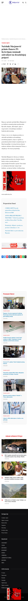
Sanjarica (4, 525)
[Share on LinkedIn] (15, 64)
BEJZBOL (4, 560)
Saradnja (3, 580)
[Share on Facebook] (8, 64)
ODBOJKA (4, 555)
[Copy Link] (13, 64)
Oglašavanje (4, 582)
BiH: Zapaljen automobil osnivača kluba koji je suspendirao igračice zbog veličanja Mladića (15, 455)
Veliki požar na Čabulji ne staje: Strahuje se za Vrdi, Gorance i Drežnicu (15, 500)
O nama (3, 573)
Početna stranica (5, 39)
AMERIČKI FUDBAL (7, 557)
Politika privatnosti (6, 587)
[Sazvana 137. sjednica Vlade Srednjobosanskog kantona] (14, 352)
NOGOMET (4, 543)
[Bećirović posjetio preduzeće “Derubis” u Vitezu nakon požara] (14, 385)
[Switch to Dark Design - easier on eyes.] (25, 2)
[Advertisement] (14, 22)
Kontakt (3, 577)
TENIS (3, 545)
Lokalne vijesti (5, 518)
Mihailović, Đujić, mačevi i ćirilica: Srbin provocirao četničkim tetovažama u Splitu (14, 478)
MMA (3, 562)
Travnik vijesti (6, 43)
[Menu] (3, 2)
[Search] (23, 2)
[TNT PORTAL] (14, 2)
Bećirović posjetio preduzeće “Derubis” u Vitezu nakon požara (12, 396)
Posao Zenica (4, 532)
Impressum (4, 575)
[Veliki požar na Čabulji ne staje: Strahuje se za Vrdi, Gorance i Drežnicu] (14, 491)
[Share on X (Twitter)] (10, 64)
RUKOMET (4, 550)
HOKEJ (3, 552)
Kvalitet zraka (5, 530)
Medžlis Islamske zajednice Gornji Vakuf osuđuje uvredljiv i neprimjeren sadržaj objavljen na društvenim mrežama (12, 339)
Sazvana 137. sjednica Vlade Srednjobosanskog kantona (13, 362)
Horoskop (4, 527)
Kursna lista (4, 522)
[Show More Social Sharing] (18, 64)
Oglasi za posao (5, 520)
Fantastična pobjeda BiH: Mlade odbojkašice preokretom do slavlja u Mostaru (13, 373)
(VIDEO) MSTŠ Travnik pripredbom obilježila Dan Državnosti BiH (12, 210)
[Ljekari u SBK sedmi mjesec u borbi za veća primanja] (14, 408)
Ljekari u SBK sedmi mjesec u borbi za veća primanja (13, 419)
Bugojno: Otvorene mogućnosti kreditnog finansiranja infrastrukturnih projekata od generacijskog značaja (13, 314)
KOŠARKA (4, 548)
